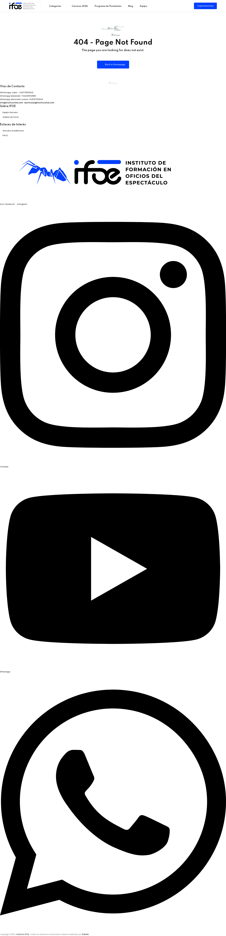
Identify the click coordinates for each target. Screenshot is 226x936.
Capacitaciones (205, 6)
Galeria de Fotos (11, 117)
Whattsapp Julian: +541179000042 (16, 92)
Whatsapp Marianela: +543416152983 (18, 95)
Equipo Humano (10, 112)
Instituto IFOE (22, 934)
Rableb (85, 934)
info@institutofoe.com (11, 102)
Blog (130, 6)
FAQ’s (5, 135)
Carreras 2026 (80, 6)
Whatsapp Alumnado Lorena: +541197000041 (21, 99)
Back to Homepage (115, 65)
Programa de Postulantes (108, 6)
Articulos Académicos (13, 130)
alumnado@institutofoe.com (39, 102)
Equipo (143, 6)
